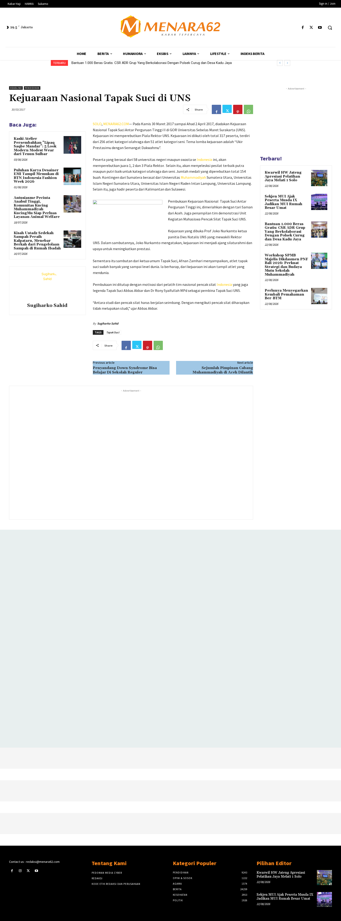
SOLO (97, 123)
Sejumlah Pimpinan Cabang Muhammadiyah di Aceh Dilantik (223, 370)
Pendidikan (32, 87)
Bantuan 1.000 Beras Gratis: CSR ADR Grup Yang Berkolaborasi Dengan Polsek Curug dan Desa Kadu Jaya (285, 232)
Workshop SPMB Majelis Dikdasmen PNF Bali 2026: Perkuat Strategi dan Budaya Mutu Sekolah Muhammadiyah (155, 63)
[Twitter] (311, 28)
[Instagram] (20, 871)
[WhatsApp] (248, 109)
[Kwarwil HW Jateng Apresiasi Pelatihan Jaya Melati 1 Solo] (319, 178)
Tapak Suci (112, 332)
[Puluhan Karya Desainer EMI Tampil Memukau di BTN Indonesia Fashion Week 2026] (72, 176)
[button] (329, 27)
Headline (16, 87)
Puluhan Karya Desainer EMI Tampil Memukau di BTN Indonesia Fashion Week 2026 (36, 176)
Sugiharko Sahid (47, 305)
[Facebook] (302, 28)
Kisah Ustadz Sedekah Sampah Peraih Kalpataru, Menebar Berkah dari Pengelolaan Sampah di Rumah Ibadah (37, 241)
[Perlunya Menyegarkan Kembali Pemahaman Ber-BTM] (319, 296)
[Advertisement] (131, 454)
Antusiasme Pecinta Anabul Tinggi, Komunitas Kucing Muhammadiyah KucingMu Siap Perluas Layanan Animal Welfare (37, 207)
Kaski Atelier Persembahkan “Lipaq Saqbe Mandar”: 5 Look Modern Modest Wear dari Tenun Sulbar (35, 146)
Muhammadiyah (193, 177)
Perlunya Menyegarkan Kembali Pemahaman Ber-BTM (286, 294)
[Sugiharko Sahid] (47, 285)
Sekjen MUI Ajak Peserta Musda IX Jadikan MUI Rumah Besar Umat (283, 202)
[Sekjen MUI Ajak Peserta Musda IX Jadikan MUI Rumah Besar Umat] (319, 202)
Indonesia (204, 159)
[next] (287, 63)
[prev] (280, 63)
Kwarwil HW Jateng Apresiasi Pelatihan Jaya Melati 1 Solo (283, 176)
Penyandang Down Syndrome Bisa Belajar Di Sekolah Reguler (125, 370)
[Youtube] (320, 28)
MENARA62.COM (116, 123)
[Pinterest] (237, 109)
